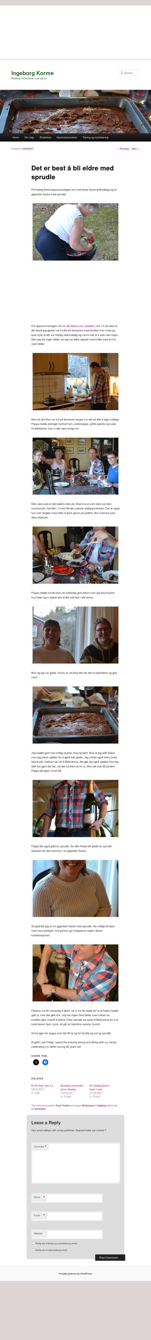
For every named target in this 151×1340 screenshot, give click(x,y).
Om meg (29, 137)
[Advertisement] (75, 31)
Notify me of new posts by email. (52, 1249)
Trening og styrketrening (95, 137)
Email (39, 1215)
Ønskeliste (45, 137)
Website (38, 1233)
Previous (123, 148)
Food (58, 1105)
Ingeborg (101, 1105)
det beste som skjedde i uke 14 (85, 326)
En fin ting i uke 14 (42, 1085)
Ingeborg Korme (32, 73)
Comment (40, 1146)
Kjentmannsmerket (67, 137)
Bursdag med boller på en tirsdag (72, 1087)
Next (136, 148)
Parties (66, 1105)
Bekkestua (88, 1105)
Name (39, 1197)
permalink (40, 1108)
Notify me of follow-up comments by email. (57, 1243)
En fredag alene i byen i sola (100, 1087)
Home (16, 137)
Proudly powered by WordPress (75, 1273)
